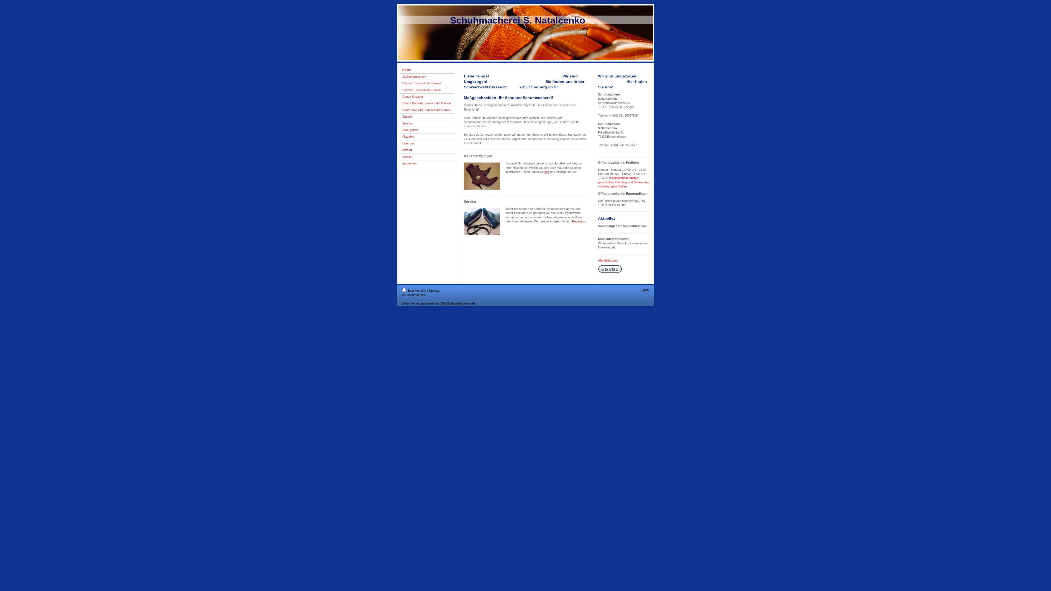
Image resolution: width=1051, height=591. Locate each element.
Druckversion (417, 290)
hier (546, 171)
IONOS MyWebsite (452, 303)
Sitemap (434, 290)
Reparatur (578, 221)
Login (645, 289)
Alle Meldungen (608, 260)
